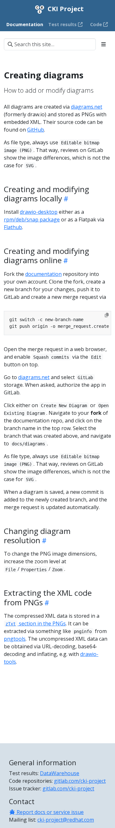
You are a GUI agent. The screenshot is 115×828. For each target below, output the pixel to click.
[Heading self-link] (65, 198)
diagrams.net (86, 106)
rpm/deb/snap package (32, 219)
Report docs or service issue (49, 812)
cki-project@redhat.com (65, 819)
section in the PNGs (35, 623)
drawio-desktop (38, 211)
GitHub (35, 129)
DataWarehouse (59, 773)
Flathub (13, 227)
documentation (43, 273)
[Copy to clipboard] (106, 315)
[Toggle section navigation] (103, 44)
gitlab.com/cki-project (80, 780)
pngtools (15, 638)
